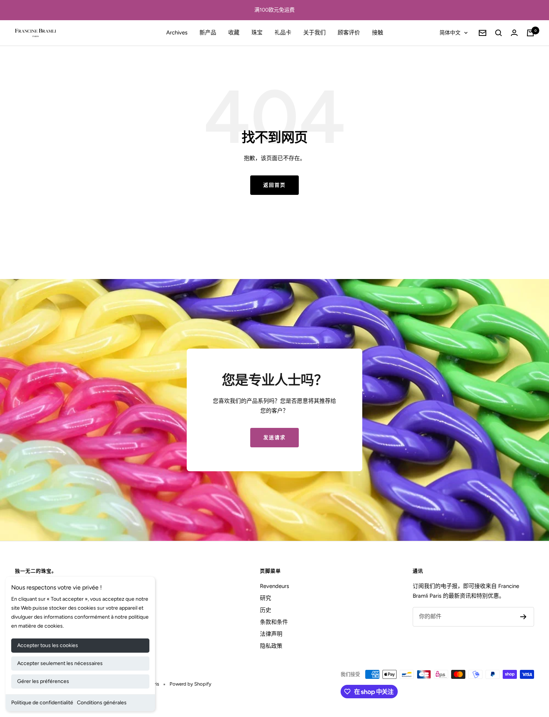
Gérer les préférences (43, 681)
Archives (176, 32)
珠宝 (257, 32)
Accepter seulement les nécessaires (60, 663)
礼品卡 (282, 32)
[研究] (498, 33)
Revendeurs (274, 586)
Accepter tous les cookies (47, 645)
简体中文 (450, 33)
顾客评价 (349, 32)
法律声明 (271, 634)
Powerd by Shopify (190, 684)
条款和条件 (274, 622)
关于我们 (314, 32)
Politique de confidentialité (42, 702)
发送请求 (274, 437)
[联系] (514, 33)
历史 (265, 610)
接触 (377, 32)
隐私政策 (271, 646)
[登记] (523, 616)
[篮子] (530, 33)
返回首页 (274, 185)
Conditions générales (102, 702)
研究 (265, 598)
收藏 (233, 32)
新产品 (207, 32)
